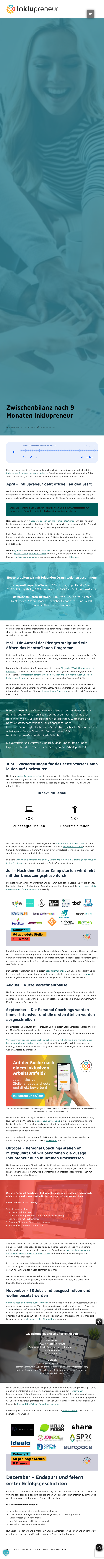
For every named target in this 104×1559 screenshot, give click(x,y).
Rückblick (61, 1549)
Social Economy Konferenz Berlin (30, 553)
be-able (86, 974)
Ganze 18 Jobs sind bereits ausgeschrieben (27, 1302)
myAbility (18, 550)
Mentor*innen (76, 1391)
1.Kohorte (14, 1549)
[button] (6, 1553)
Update (31, 427)
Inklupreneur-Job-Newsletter (40, 1319)
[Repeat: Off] (31, 457)
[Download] (36, 457)
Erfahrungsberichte (31, 1549)
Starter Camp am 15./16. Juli (70, 843)
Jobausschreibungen (56, 971)
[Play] (14, 452)
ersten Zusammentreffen (29, 776)
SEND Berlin (46, 550)
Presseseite (51, 1140)
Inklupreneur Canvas (73, 846)
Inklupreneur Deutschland (47, 1121)
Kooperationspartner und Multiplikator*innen (52, 521)
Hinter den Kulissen (18, 427)
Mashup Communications (26, 557)
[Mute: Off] (82, 457)
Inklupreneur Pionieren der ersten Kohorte (27, 473)
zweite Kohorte (69, 1410)
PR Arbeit (73, 557)
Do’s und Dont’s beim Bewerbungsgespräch (38, 1404)
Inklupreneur (49, 1549)
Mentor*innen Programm (54, 691)
